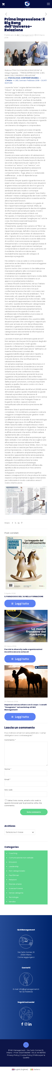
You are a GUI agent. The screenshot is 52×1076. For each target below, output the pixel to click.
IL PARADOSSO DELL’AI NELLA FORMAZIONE (23, 596)
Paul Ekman (14, 875)
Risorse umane (15, 884)
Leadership (14, 866)
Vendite (12, 901)
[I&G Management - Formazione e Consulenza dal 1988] (27, 4)
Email (7, 779)
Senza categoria (16, 893)
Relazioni (13, 880)
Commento (10, 740)
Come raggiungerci (26, 957)
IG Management (26, 35)
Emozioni (13, 862)
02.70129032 (27, 992)
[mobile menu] (48, 4)
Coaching (13, 853)
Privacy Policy (13, 1055)
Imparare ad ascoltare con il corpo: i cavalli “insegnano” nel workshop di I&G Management (25, 707)
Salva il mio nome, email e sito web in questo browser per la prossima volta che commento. (23, 803)
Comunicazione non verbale (21, 858)
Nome (7, 769)
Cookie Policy (26, 1055)
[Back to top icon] (26, 1045)
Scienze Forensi (16, 888)
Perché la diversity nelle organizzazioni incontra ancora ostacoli (23, 650)
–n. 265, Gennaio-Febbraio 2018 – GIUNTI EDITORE (26, 80)
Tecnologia (13, 897)
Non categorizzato (17, 871)
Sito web (8, 790)
